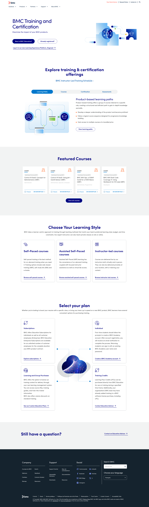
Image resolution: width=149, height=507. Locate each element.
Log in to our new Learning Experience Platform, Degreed (33, 48)
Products (22, 6)
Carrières (24, 477)
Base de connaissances (66, 469)
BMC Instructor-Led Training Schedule (74, 80)
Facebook (81, 473)
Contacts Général (39, 477)
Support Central (53, 469)
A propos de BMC (27, 469)
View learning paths (86, 129)
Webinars (24, 473)
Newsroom (37, 481)
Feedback (37, 473)
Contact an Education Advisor (114, 433)
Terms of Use (86, 499)
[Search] (139, 2)
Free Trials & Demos (112, 2)
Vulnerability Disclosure (52, 475)
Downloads (52, 480)
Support (43, 6)
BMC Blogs (82, 478)
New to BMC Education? (23, 41)
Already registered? (47, 41)
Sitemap (24, 481)
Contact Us (133, 2)
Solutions (11, 6)
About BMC (54, 6)
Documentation (66, 474)
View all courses (74, 200)
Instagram (82, 483)
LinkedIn (94, 469)
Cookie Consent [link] (105, 496)
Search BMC (109, 461)
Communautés (83, 469)
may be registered (66, 501)
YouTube (94, 473)
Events (36, 469)
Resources (64, 480)
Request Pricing (124, 2)
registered (55, 501)
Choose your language (113, 472)
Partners (32, 6)
